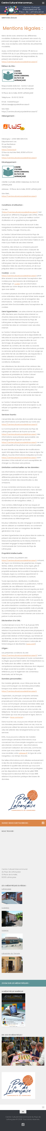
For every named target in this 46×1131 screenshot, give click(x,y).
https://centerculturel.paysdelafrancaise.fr (19, 442)
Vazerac (5, 930)
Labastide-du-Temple (11, 953)
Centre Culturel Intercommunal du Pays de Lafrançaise (18, 2)
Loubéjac (5, 908)
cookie (17, 284)
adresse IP (23, 753)
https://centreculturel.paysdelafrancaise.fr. (20, 212)
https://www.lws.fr (9, 149)
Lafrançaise (6, 889)
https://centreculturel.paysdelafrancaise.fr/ (19, 62)
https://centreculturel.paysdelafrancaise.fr (19, 158)
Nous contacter (16, 717)
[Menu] (43, 3)
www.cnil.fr (31, 644)
